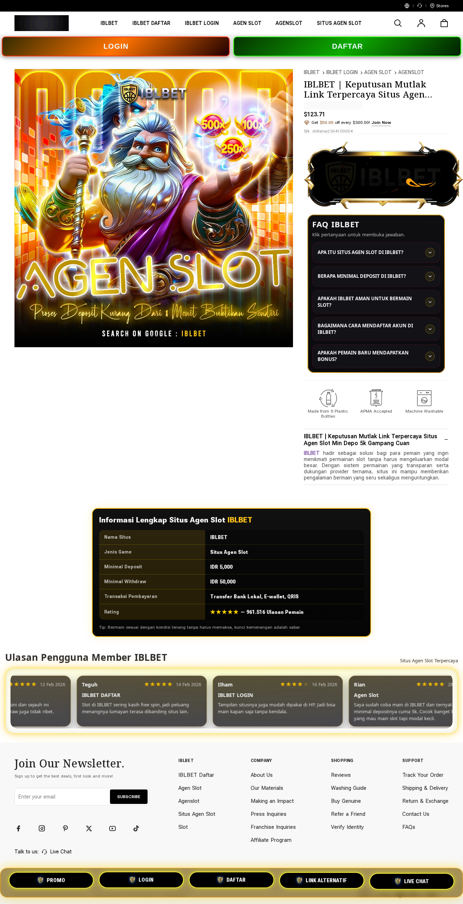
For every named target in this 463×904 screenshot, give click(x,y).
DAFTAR (347, 46)
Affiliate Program (271, 840)
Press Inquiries (268, 814)
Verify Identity (347, 827)
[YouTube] (116, 828)
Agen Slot (189, 788)
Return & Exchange (425, 801)
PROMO (56, 881)
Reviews (341, 775)
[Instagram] (45, 828)
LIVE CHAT (416, 882)
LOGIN (115, 46)
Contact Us (415, 814)
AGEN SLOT (378, 72)
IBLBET (312, 72)
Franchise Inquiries (273, 827)
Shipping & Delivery (425, 788)
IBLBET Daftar (196, 775)
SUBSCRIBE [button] (128, 796)
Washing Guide (348, 788)
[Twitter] (92, 828)
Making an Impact (272, 801)
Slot (183, 827)
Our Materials (267, 788)
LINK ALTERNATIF (326, 883)
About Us (262, 775)
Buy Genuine (346, 801)
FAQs (408, 827)
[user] (421, 23)
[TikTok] (139, 828)
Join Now (381, 122)
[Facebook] (21, 828)
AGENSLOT (411, 72)
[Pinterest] (68, 828)
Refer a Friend (348, 814)
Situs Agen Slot (196, 814)
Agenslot (188, 801)
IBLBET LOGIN (342, 72)
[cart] (444, 23)
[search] (398, 23)
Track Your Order (422, 775)
